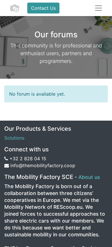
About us (89, 177)
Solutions (14, 138)
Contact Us (43, 8)
